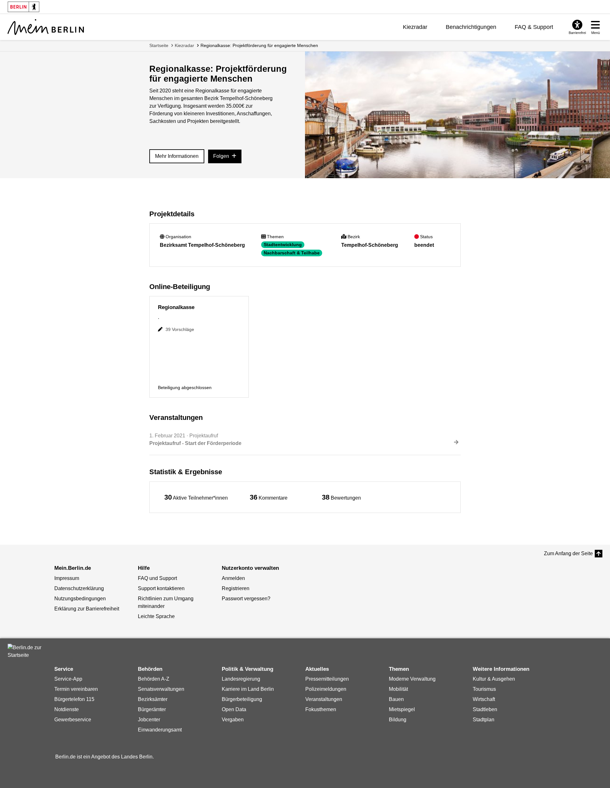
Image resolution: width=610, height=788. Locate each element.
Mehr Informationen (177, 156)
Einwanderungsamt (160, 729)
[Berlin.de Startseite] (27, 651)
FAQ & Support (534, 27)
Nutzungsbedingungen (80, 598)
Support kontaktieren (161, 588)
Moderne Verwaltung (412, 679)
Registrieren (235, 588)
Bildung (397, 719)
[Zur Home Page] (46, 27)
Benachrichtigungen (471, 27)
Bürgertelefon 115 (74, 699)
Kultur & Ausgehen (494, 679)
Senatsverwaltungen (161, 689)
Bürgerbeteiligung (242, 699)
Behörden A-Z (153, 679)
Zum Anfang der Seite (568, 553)
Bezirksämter (152, 699)
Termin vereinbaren (76, 689)
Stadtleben (485, 709)
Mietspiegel (402, 709)
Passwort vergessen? (246, 598)
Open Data (234, 709)
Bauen (396, 699)
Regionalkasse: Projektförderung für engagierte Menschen (259, 45)
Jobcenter (149, 719)
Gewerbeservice (72, 719)
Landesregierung (241, 679)
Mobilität (398, 689)
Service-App (68, 679)
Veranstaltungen (323, 699)
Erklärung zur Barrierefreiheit (86, 608)
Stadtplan (483, 719)
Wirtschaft (484, 699)
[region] (196, 497)
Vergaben (233, 719)
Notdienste (66, 709)
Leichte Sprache (156, 616)
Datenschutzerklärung (79, 588)
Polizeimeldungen (325, 689)
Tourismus (484, 689)
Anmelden (233, 578)
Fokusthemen (320, 709)
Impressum (66, 578)
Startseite (158, 45)
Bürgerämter (152, 709)
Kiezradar (415, 27)
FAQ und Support (157, 578)
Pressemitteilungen (327, 679)
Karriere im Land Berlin (248, 689)
